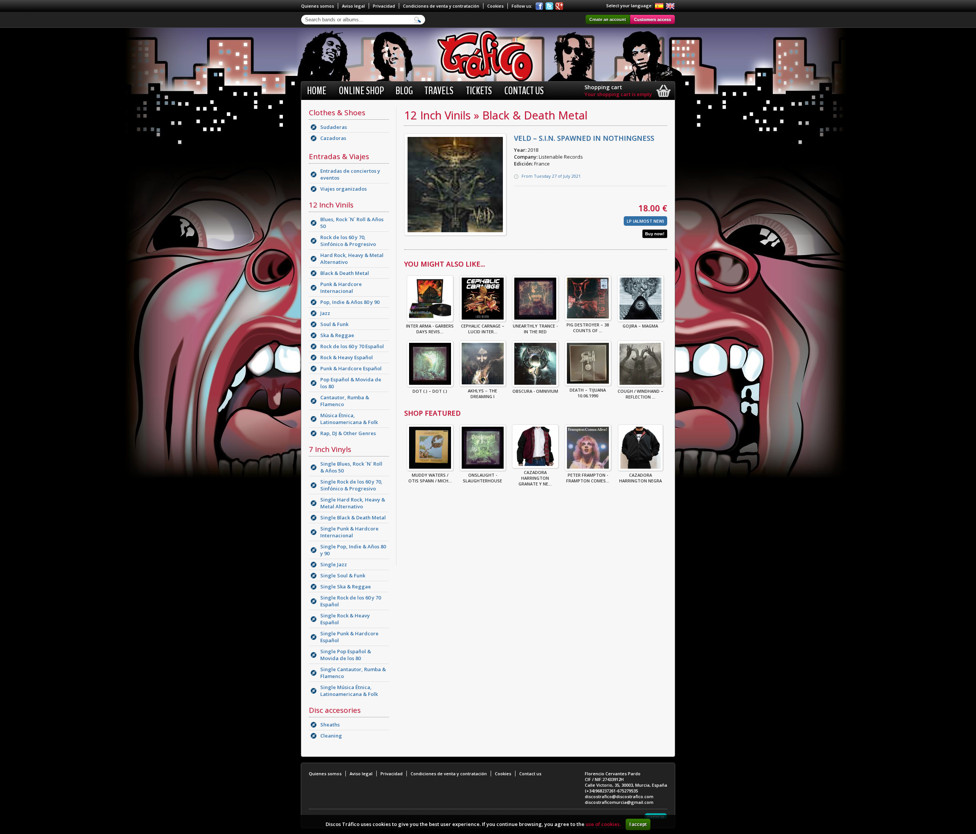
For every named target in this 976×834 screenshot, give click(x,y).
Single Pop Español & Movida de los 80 (345, 655)
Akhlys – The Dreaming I (482, 393)
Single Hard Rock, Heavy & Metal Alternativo (352, 503)
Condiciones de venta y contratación (441, 6)
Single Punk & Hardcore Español (349, 637)
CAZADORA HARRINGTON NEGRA (640, 478)
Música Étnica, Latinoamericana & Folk (349, 419)
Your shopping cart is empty (618, 94)
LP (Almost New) (645, 221)
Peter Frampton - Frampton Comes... (587, 478)
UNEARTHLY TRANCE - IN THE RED (535, 328)
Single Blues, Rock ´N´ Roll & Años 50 (351, 467)
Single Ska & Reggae (345, 586)
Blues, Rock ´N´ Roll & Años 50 (352, 223)
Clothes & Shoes (337, 112)
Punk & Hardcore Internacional (341, 287)
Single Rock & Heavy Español (345, 619)
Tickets (479, 91)
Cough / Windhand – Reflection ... (640, 394)
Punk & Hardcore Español (351, 368)
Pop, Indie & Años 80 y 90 (349, 302)
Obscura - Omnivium (535, 391)
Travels (438, 91)
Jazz (325, 313)
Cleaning (331, 735)
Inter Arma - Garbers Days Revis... (430, 328)
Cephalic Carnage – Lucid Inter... (482, 328)
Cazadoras (333, 138)
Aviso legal (353, 6)
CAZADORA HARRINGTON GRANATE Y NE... (535, 478)
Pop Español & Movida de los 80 (350, 383)
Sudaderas (333, 127)
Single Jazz (333, 564)
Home (316, 91)
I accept (638, 824)
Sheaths (330, 724)
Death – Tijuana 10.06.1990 (588, 393)
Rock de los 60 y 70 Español (352, 346)
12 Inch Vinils (331, 205)
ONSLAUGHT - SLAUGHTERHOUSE (482, 478)
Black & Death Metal (344, 273)
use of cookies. (603, 824)
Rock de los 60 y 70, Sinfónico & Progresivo (348, 240)
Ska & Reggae (337, 335)
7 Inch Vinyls (330, 449)
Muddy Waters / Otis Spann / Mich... (430, 478)
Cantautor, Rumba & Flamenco (344, 401)
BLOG (404, 91)
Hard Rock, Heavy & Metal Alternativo (352, 258)
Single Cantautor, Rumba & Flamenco (353, 673)
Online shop (361, 91)
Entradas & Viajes (339, 156)
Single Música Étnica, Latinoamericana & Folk (349, 690)
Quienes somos (317, 6)
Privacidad (384, 6)
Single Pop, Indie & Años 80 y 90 (353, 550)
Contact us (524, 91)
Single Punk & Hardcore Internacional (349, 532)
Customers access (652, 19)
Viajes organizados (343, 188)
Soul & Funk (334, 324)
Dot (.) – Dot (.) (430, 391)
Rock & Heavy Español (346, 357)
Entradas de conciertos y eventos (350, 174)
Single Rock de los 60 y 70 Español (350, 601)
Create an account (607, 19)
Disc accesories (335, 710)
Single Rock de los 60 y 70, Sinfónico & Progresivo (351, 485)
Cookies (495, 6)
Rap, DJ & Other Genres (348, 433)
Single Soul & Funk (342, 575)
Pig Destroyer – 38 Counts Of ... (588, 327)
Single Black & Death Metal (353, 517)
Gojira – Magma (640, 326)
